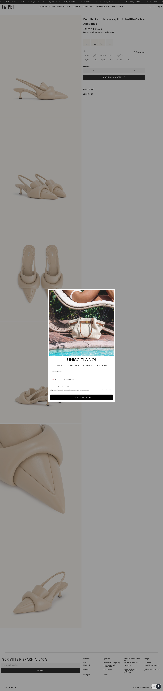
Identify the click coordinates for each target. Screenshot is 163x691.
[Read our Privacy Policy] (112, 390)
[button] (158, 686)
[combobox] (55, 379)
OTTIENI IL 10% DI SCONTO (81, 397)
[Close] (112, 292)
